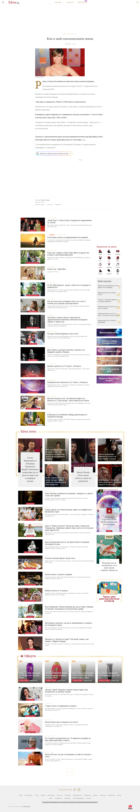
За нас (50, 798)
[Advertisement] (58, 176)
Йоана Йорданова (111, 490)
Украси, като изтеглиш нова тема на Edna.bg (109, 598)
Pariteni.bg (102, 795)
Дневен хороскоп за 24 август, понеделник (107, 321)
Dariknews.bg (51, 795)
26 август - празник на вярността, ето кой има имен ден (108, 300)
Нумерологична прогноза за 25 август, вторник (107, 307)
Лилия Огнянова (45, 200)
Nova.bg (43, 795)
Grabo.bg (95, 795)
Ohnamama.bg (28, 795)
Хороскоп (70, 2)
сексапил (50, 204)
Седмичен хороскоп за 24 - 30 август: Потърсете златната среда (108, 314)
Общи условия (26, 806)
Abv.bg (20, 795)
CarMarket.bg (111, 795)
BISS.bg (119, 795)
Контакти (88, 798)
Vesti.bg (37, 795)
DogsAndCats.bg (77, 795)
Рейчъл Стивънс (40, 204)
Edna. (13, 2)
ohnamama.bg (60, 234)
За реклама (67, 798)
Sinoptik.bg (68, 795)
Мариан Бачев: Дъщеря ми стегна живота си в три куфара (108, 286)
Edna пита (28, 431)
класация (58, 204)
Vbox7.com (60, 795)
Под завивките (70, 34)
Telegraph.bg (87, 795)
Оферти (30, 656)
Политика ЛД (58, 798)
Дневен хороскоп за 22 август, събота (107, 293)
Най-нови (58, 2)
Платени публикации (78, 798)
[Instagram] (79, 789)
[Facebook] (74, 789)
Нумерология (82, 2)
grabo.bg (50, 266)
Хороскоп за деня (107, 246)
